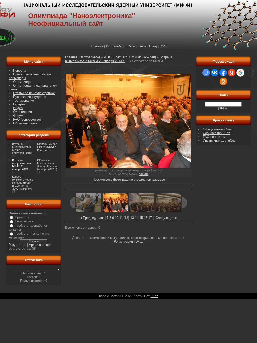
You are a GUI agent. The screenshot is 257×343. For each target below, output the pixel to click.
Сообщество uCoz (216, 133)
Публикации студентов (30, 97)
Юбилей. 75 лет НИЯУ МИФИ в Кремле (47, 147)
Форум (18, 116)
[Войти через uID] (206, 72)
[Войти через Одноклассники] (223, 81)
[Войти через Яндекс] (231, 72)
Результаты (17, 245)
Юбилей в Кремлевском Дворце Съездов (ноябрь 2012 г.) (47, 165)
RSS (163, 46)
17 (150, 218)
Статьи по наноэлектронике (34, 93)
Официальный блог (217, 129)
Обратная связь (25, 123)
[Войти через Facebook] (223, 72)
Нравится (22, 217)
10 (116, 218)
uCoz (154, 296)
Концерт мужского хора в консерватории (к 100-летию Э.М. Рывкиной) (22, 182)
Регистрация (136, 46)
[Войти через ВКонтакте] (214, 72)
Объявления (22, 112)
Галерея (19, 104)
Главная (97, 46)
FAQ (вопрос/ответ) (27, 119)
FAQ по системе (215, 137)
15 (141, 218)
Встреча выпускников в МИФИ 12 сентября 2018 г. (22, 148)
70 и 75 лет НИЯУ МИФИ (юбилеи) (130, 57)
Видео (18, 108)
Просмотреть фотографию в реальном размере (128, 179)
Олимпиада (22, 82)
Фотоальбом (115, 46)
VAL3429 (143, 174)
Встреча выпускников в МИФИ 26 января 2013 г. (21, 165)
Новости (19, 70)
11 (121, 218)
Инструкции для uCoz (219, 140)
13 (132, 218)
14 (136, 218)
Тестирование (23, 100)
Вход (153, 46)
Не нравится (24, 221)
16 (145, 218)
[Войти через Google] (240, 73)
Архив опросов (40, 245)
